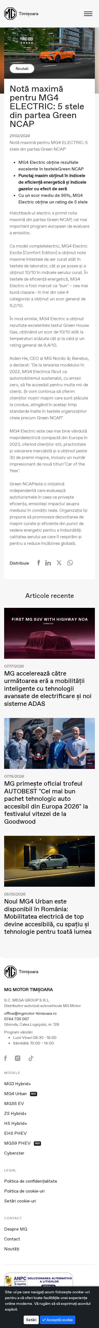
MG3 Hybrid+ (17, 1084)
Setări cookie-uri (20, 1201)
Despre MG (15, 1229)
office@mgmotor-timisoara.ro (30, 1013)
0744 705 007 (16, 1018)
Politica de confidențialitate (30, 1181)
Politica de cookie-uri (24, 1191)
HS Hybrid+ (15, 1124)
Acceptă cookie (59, 1319)
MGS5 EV (14, 1104)
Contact (12, 1239)
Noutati (22, 68)
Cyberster (14, 1153)
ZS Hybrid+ (15, 1114)
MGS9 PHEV (22, 1143)
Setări (31, 1319)
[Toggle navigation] (88, 14)
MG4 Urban (20, 1094)
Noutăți (11, 1249)
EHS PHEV (15, 1133)
